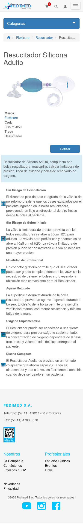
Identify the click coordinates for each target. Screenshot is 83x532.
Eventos (51, 465)
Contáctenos (12, 465)
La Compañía (13, 460)
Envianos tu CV (14, 470)
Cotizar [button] (65, 149)
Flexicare (23, 37)
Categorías (16, 23)
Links (49, 470)
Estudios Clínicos (57, 460)
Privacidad (11, 488)
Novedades (11, 483)
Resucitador (45, 37)
